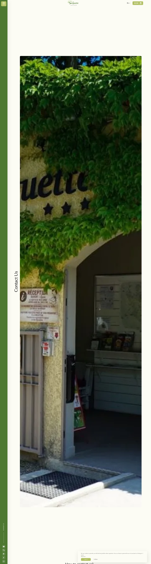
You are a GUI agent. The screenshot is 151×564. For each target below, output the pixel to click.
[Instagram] (3, 561)
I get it (85, 559)
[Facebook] (3, 558)
